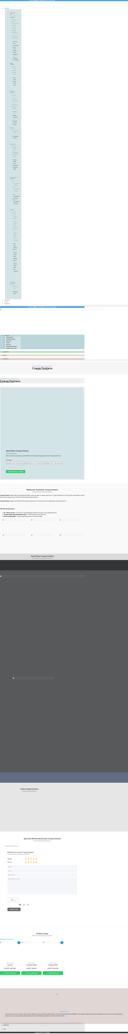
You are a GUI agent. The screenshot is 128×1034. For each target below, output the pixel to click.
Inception (16, 38)
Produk (6, 8)
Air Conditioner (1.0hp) (17, 183)
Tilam (12, 209)
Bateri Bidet (15, 148)
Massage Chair (16, 131)
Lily (14, 150)
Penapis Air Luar (11, 348)
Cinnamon (16, 23)
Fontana (16, 152)
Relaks (12, 127)
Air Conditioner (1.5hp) (17, 189)
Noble (15, 99)
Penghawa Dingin (11, 346)
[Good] (31, 859)
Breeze (15, 104)
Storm (15, 106)
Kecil (15, 30)
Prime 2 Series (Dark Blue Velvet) (15, 223)
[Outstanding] (36, 859)
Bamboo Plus (16, 287)
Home (34, 366)
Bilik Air (12, 144)
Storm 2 (15, 96)
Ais (14, 21)
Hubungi (7, 303)
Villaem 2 (15, 33)
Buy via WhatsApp (10, 973)
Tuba (15, 108)
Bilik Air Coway (39, 366)
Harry (15, 70)
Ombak (15, 36)
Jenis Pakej (8, 460)
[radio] (15, 463)
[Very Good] (33, 859)
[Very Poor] (25, 859)
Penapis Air (9, 337)
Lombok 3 (16, 101)
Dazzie (15, 19)
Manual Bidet (15, 155)
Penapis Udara (10, 339)
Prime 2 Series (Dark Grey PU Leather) (16, 235)
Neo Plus (15, 26)
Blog (6, 301)
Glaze (15, 29)
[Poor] (28, 859)
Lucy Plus (15, 67)
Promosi (7, 300)
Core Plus (15, 73)
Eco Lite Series (15, 214)
